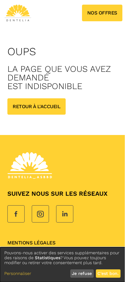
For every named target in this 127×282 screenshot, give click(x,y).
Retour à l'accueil (36, 106)
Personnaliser (17, 273)
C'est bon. (108, 273)
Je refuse (82, 273)
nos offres (102, 13)
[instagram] (40, 214)
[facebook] (16, 214)
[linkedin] (64, 214)
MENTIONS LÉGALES (31, 243)
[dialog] (63, 264)
